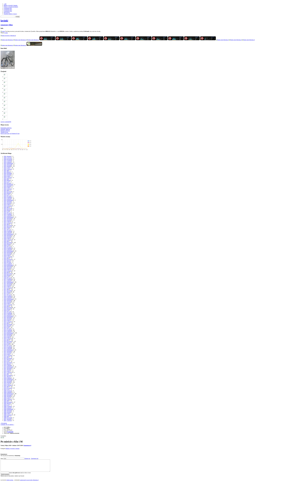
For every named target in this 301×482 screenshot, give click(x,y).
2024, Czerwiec (8, 177)
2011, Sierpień (7, 369)
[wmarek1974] (5, 96)
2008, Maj (6, 416)
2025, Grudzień (8, 160)
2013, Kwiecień (8, 358)
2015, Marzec (7, 326)
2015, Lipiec (7, 320)
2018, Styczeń (7, 278)
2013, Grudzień (8, 347)
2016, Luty (6, 310)
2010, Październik (8, 379)
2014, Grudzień (8, 330)
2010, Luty (6, 389)
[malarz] (5, 119)
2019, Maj (6, 258)
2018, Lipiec (7, 269)
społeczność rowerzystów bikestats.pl (29, 480)
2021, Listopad (7, 215)
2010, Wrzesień (7, 381)
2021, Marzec (7, 227)
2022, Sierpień (7, 203)
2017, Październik (8, 282)
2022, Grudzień (8, 197)
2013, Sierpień (7, 352)
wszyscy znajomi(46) (6, 121)
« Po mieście (4, 423)
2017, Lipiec (7, 286)
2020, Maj (6, 241)
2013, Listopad (7, 348)
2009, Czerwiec (8, 399)
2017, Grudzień (8, 279)
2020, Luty (6, 245)
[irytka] (5, 76)
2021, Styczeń (7, 229)
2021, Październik (8, 217)
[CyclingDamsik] (5, 80)
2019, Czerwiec (8, 256)
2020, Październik (8, 234)
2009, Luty (6, 405)
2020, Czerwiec (8, 239)
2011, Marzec (7, 376)
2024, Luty (6, 181)
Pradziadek (6, 128)
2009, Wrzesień (7, 395)
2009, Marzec (7, 403)
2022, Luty (6, 211)
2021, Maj (6, 224)
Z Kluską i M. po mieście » (7, 424)
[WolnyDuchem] (5, 103)
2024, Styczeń (7, 183)
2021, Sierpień (7, 220)
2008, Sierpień (7, 412)
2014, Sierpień (7, 335)
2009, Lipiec (7, 398)
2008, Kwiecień (8, 417)
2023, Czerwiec (8, 189)
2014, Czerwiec (8, 338)
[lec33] (5, 84)
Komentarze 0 (27, 445)
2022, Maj (6, 207)
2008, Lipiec (7, 413)
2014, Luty (6, 344)
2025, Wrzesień (7, 165)
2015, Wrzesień (7, 317)
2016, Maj (6, 306)
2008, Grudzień (8, 406)
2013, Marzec (7, 359)
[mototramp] (5, 100)
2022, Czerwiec (8, 205)
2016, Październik (8, 299)
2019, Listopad (7, 249)
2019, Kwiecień (8, 259)
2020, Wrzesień (7, 235)
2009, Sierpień (7, 396)
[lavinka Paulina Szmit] (7, 39)
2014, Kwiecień (8, 341)
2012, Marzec (7, 364)
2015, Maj (6, 323)
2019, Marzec (7, 261)
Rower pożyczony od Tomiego (10, 133)
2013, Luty (6, 361)
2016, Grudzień (8, 296)
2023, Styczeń (7, 196)
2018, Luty (6, 276)
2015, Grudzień (8, 313)
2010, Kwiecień (8, 388)
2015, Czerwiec (8, 321)
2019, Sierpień (7, 253)
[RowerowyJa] (5, 111)
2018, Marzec (7, 275)
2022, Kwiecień (8, 208)
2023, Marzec (7, 193)
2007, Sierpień (7, 419)
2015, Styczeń (7, 328)
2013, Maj (6, 357)
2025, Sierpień (7, 166)
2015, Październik (8, 316)
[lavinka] (248, 39)
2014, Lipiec (7, 337)
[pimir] (5, 115)
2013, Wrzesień (7, 351)
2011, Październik (8, 367)
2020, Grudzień (8, 231)
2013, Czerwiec (8, 355)
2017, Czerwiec (8, 287)
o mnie (6, 32)
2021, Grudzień (8, 214)
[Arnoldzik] (5, 107)
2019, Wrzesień (7, 252)
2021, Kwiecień (8, 225)
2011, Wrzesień (7, 368)
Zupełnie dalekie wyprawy (10, 14)
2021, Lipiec (7, 221)
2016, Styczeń (7, 311)
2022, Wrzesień (7, 201)
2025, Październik (8, 163)
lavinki (4, 20)
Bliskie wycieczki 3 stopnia (10, 5)
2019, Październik (8, 251)
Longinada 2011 (8, 8)
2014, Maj (6, 340)
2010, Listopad (7, 378)
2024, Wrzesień (7, 173)
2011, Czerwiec (8, 372)
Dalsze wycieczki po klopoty (11, 6)
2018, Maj (6, 272)
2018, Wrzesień (7, 266)
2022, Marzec (7, 210)
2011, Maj (6, 374)
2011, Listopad (7, 365)
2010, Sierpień (7, 382)
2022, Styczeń (7, 213)
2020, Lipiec (7, 238)
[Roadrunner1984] (5, 88)
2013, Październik (8, 350)
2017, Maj (6, 289)
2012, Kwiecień (8, 362)
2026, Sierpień (7, 156)
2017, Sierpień (7, 285)
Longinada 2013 (8, 9)
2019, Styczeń (7, 262)
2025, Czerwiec (8, 169)
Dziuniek (5, 129)
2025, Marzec (7, 172)
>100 (5, 4)
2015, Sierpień (7, 318)
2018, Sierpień (7, 268)
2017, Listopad (7, 280)
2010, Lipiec (7, 383)
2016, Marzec (7, 309)
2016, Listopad (7, 297)
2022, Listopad (7, 198)
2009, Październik (8, 393)
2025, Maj (6, 170)
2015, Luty (6, 327)
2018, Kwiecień (8, 273)
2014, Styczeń (7, 345)
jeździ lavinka (9, 480)
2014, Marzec (7, 342)
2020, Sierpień (7, 237)
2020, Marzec (7, 244)
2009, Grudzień (8, 391)
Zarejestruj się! (34, 458)
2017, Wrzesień (7, 283)
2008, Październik (8, 409)
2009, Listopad (7, 392)
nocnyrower (7, 12)
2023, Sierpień (7, 186)
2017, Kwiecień (8, 290)
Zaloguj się (27, 458)
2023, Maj (6, 190)
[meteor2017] (3, 437)
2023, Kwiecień (8, 191)
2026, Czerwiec (8, 157)
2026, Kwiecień (8, 159)
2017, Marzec (7, 292)
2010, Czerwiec (8, 385)
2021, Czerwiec (8, 222)
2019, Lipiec (7, 255)
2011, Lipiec (7, 371)
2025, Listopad (7, 162)
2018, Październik (8, 265)
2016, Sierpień (7, 302)
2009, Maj (6, 400)
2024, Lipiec (7, 176)
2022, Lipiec (7, 204)
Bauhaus (5, 130)
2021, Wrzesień (7, 218)
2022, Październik (8, 200)
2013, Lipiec (7, 354)
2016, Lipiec (7, 303)
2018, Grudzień (8, 263)
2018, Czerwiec (8, 270)
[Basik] (5, 92)
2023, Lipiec (7, 187)
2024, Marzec (7, 180)
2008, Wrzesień (7, 410)
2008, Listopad (7, 407)
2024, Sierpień (7, 174)
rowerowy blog (7, 25)
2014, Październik (8, 333)
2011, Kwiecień (8, 375)
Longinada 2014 (8, 11)
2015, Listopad (7, 314)
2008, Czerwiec (8, 415)
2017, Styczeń (7, 294)
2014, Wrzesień (7, 334)
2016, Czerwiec (8, 304)
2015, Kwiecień (8, 324)
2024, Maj (6, 179)
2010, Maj (6, 386)
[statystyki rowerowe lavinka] (8, 35)
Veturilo (4, 132)
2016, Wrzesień (7, 300)
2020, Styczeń (7, 246)
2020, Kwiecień (8, 242)
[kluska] (1, 437)
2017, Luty (6, 293)
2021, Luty (6, 228)
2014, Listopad (7, 331)
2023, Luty (6, 194)
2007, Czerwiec (8, 420)
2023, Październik (8, 184)
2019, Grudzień (8, 248)
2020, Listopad (7, 232)
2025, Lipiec (7, 167)
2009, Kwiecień (8, 402)
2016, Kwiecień (8, 307)
